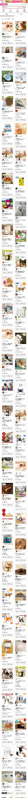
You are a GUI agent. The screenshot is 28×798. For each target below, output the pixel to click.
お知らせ (17, 10)
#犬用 (8, 658)
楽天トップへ (24, 4)
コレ (5, 43)
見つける (10, 10)
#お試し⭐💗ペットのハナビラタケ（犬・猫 (20, 348)
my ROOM (24, 10)
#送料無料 (4, 602)
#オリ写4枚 (17, 220)
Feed (3, 10)
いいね (10, 43)
